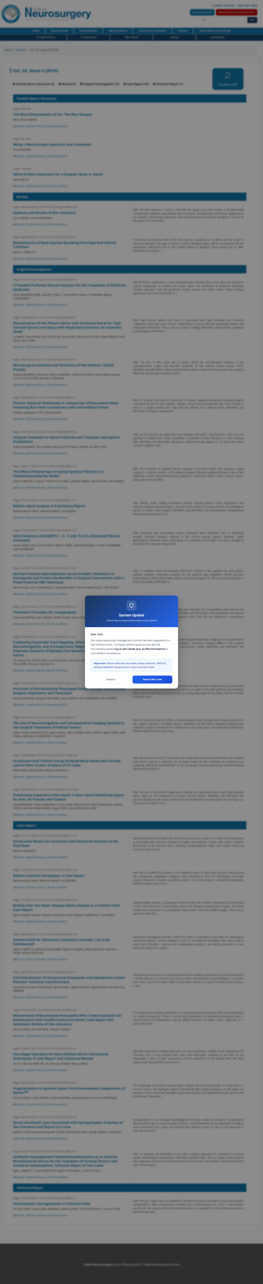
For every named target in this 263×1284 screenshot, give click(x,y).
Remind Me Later (152, 679)
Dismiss (110, 679)
